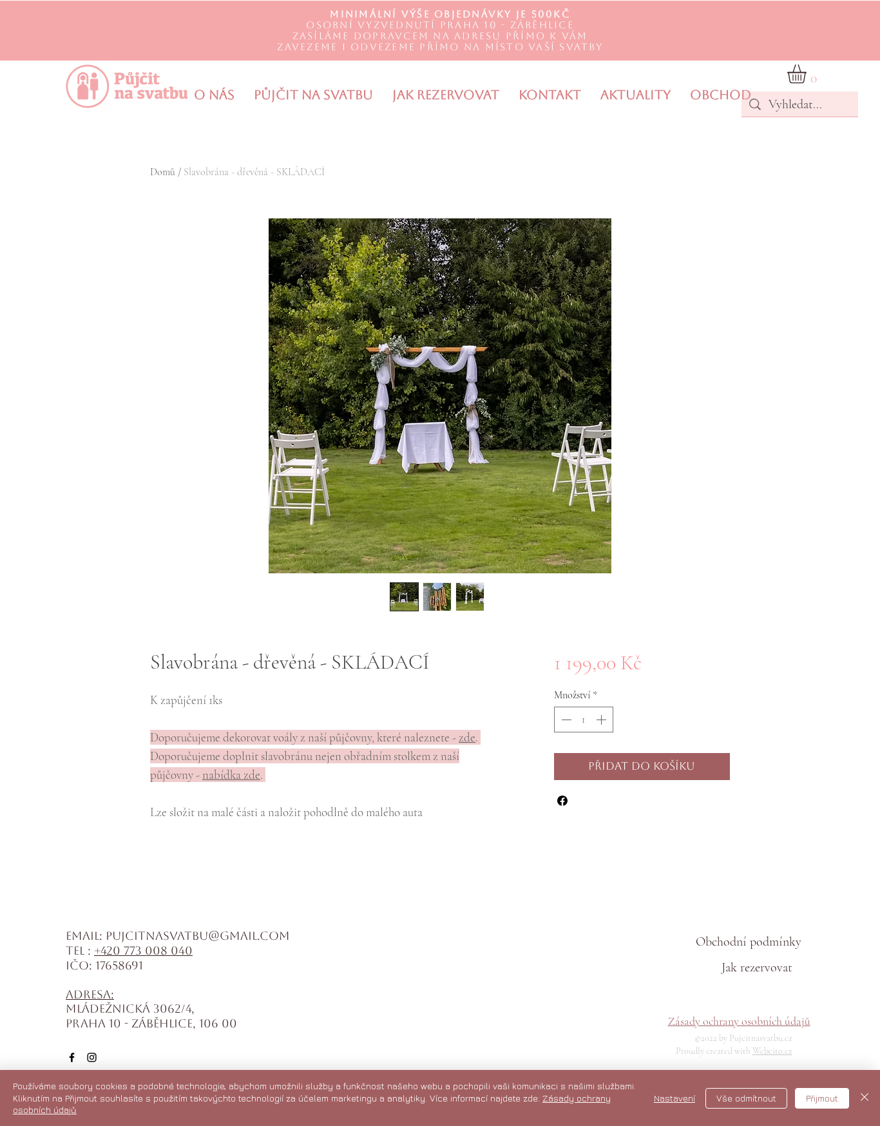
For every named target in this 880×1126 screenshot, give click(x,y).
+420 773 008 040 (143, 950)
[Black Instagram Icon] (92, 1057)
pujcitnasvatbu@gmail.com (198, 935)
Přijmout (822, 1098)
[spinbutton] (583, 719)
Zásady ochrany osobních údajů (739, 1021)
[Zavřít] (864, 1098)
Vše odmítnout (746, 1098)
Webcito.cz (772, 1050)
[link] (807, 73)
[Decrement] (565, 719)
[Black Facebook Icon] (72, 1057)
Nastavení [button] (674, 1098)
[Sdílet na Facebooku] (562, 800)
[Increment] (602, 719)
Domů (162, 172)
